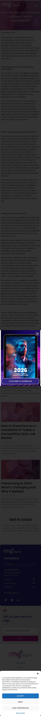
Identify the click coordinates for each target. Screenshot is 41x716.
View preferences (20, 708)
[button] (38, 673)
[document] (20, 358)
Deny (20, 702)
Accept (20, 696)
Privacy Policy (20, 713)
